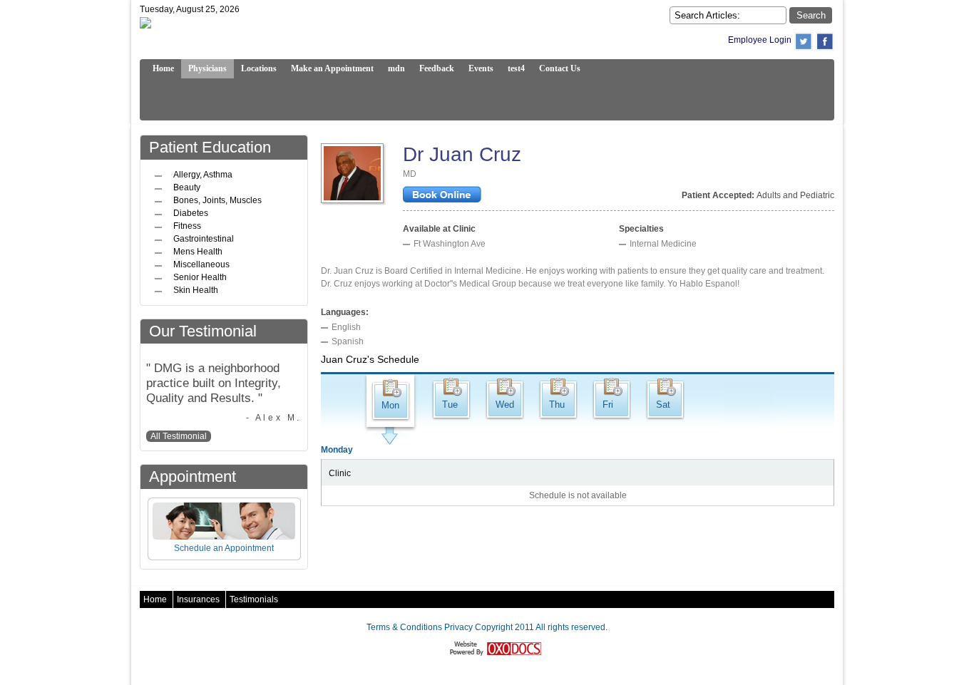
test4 (516, 68)
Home (155, 599)
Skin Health (195, 290)
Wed (505, 404)
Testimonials (254, 599)
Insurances (198, 599)
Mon (390, 405)
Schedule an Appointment (224, 548)
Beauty (186, 187)
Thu (557, 404)
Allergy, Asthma (202, 175)
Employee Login (759, 40)
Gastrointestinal (203, 239)
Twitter (803, 41)
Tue (450, 404)
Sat (663, 404)
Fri (608, 404)
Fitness (187, 226)
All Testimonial (178, 436)
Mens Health (197, 252)
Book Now (442, 196)
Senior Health (200, 277)
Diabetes (190, 213)
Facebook (825, 41)
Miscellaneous (201, 264)
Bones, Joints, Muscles (217, 200)
